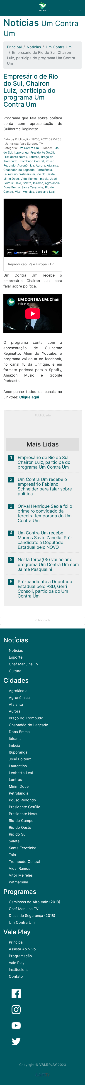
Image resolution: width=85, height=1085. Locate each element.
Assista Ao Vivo (22, 949)
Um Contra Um (59, 47)
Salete (27, 183)
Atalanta (52, 165)
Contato (16, 976)
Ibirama (38, 183)
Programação (20, 956)
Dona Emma (11, 187)
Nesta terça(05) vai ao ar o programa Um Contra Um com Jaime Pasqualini (48, 564)
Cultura (15, 671)
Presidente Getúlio (43, 152)
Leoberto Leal (45, 191)
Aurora (40, 165)
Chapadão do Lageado (19, 170)
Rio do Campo (21, 820)
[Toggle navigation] (75, 6)
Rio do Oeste (46, 174)
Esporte (15, 657)
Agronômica (25, 165)
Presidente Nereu (15, 157)
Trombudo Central (31, 161)
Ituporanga (21, 152)
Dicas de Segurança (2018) (32, 915)
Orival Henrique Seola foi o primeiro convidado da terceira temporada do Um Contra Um (45, 513)
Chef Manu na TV (24, 664)
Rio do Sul (17, 834)
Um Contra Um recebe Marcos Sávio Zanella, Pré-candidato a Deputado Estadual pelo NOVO (45, 540)
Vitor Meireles (24, 191)
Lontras (34, 157)
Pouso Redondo (22, 800)
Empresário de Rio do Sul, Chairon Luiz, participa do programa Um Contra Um (44, 462)
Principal (14, 47)
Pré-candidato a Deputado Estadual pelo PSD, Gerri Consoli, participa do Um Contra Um (45, 589)
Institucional (19, 969)
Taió (18, 183)
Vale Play (16, 962)
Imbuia (43, 178)
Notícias (34, 47)
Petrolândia (44, 170)
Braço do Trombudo (26, 718)
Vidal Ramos (29, 178)
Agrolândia (52, 183)
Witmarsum (27, 174)
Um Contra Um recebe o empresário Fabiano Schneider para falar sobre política (45, 486)
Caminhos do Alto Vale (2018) (34, 902)
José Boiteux (20, 759)
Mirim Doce (11, 178)
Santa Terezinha (32, 187)
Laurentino (10, 174)
